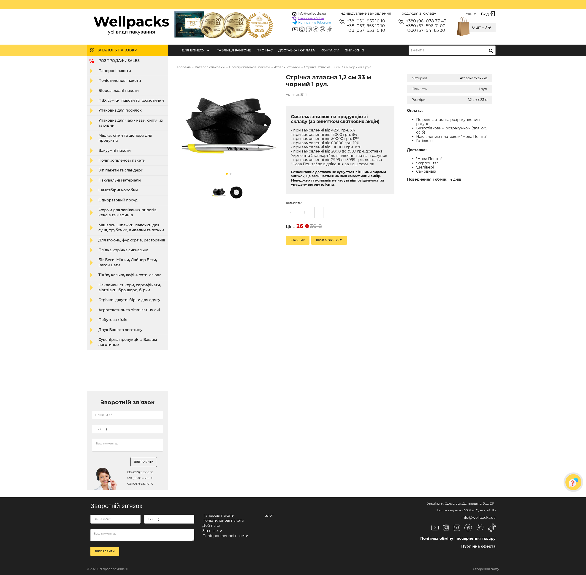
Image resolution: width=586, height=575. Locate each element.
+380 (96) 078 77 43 (426, 21)
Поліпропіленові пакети (121, 160)
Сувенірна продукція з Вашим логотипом (127, 342)
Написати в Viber (311, 18)
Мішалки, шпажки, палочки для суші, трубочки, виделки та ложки (131, 227)
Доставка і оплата (296, 50)
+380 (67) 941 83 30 (425, 30)
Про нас (265, 50)
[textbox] (419, 50)
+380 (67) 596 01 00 (425, 26)
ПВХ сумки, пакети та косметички (131, 100)
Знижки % (354, 50)
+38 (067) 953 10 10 (366, 30)
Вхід (485, 14)
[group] (228, 126)
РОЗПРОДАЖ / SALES (119, 61)
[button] (227, 174)
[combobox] (452, 50)
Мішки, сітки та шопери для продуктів (125, 138)
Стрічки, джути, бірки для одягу (129, 300)
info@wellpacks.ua (312, 13)
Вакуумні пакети (114, 150)
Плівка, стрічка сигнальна (123, 250)
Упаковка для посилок (120, 110)
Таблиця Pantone (234, 50)
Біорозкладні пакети (118, 90)
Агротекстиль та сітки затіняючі (129, 310)
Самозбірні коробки (118, 190)
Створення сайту (486, 569)
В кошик (297, 240)
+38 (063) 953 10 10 (366, 26)
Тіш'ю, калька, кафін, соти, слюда (129, 275)
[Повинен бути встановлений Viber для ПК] (322, 30)
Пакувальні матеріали (119, 180)
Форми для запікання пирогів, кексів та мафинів (127, 212)
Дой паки (211, 525)
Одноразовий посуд (118, 200)
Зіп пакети (212, 531)
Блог (269, 515)
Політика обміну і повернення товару (458, 538)
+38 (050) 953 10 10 (366, 21)
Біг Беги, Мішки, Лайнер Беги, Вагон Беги (127, 262)
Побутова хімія (112, 320)
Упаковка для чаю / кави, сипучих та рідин (130, 123)
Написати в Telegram (314, 22)
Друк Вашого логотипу (120, 330)
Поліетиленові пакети (119, 80)
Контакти (330, 50)
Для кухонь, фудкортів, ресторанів (131, 240)
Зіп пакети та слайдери (120, 170)
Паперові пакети (114, 71)
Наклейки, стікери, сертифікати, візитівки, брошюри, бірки (129, 287)
